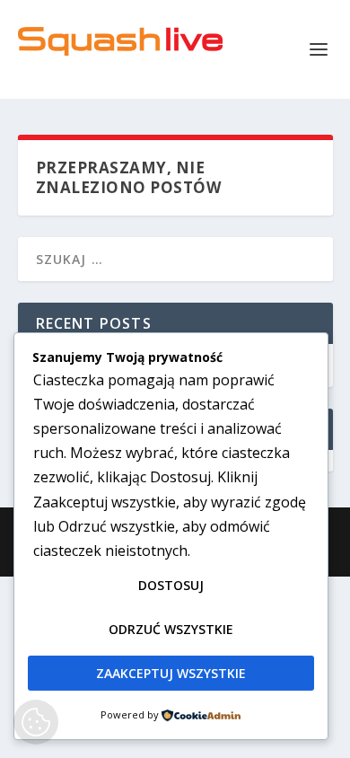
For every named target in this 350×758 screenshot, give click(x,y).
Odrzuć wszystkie (171, 629)
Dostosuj (171, 585)
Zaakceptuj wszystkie (171, 673)
